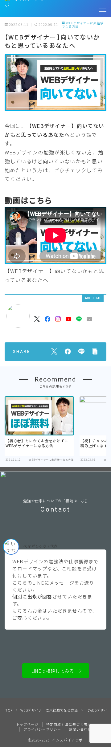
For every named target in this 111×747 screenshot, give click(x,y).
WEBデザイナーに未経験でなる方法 (83, 25)
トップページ (27, 724)
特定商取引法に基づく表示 (68, 724)
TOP (9, 710)
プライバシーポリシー (42, 729)
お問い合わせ (80, 729)
